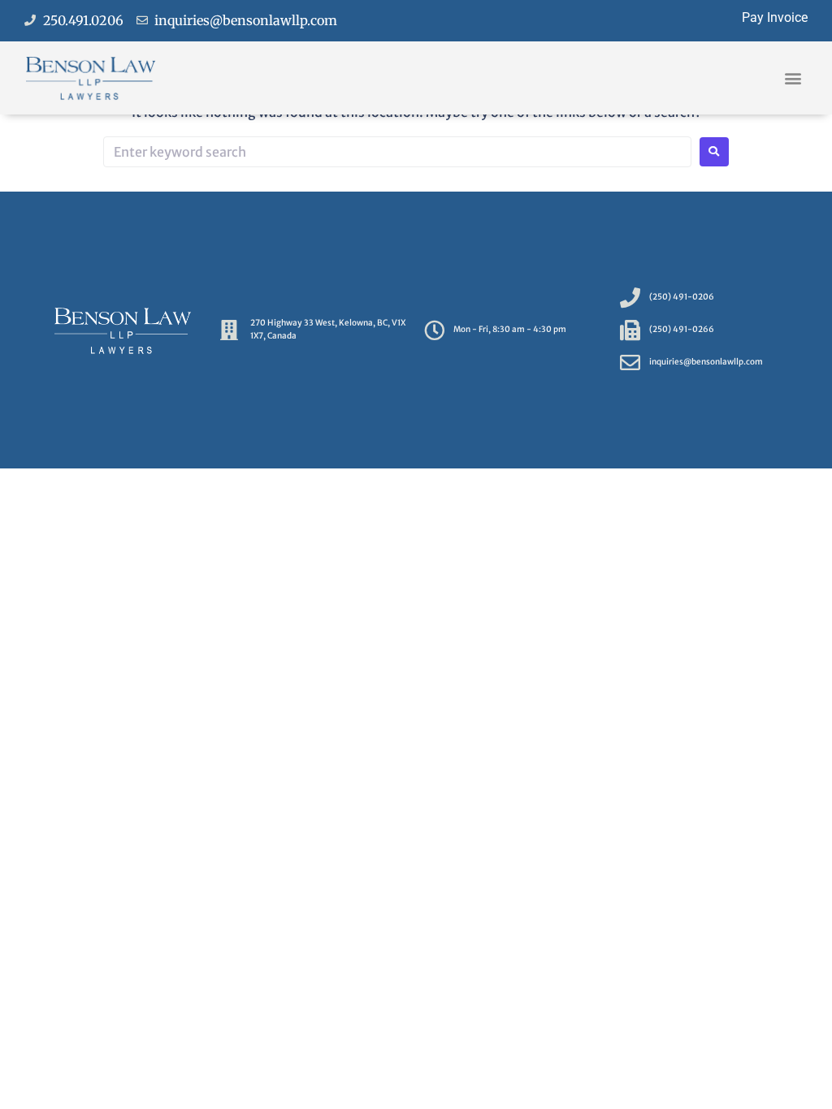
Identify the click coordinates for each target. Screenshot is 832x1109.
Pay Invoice (775, 17)
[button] (793, 77)
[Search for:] (397, 151)
